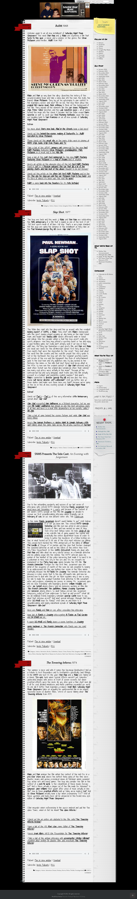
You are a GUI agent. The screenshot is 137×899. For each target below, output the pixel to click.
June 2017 (102, 179)
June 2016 (102, 200)
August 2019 (102, 133)
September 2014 (104, 237)
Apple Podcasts (43, 200)
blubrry (101, 53)
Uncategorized (79, 654)
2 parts (56, 509)
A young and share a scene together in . (55, 622)
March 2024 (102, 82)
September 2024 (104, 76)
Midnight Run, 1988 (105, 255)
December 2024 (104, 73)
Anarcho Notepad (68, 896)
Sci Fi (100, 332)
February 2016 (103, 207)
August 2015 (102, 217)
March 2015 (102, 226)
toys (100, 345)
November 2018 (104, 149)
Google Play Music (104, 50)
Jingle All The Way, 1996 (106, 256)
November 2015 (103, 212)
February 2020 (103, 122)
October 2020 (103, 108)
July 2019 (101, 135)
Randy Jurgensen (46, 521)
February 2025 (103, 71)
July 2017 (101, 177)
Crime (60, 206)
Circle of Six (84, 531)
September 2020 (104, 110)
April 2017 (102, 182)
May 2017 (101, 180)
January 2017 (103, 187)
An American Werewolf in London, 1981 (104, 447)
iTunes (101, 48)
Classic (56, 206)
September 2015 (104, 216)
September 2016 (104, 194)
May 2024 (102, 80)
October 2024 (103, 75)
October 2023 (103, 87)
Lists (100, 317)
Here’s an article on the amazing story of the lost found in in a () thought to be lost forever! (58, 166)
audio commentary (105, 283)
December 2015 (103, 210)
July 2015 (101, 219)
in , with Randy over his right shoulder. (56, 628)
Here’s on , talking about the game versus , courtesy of (59, 424)
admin (101, 363)
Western (101, 348)
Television (71, 654)
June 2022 (102, 103)
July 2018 (101, 156)
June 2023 (102, 90)
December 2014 (103, 232)
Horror (64, 870)
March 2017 (102, 184)
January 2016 (103, 209)
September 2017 (104, 173)
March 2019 (102, 142)
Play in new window (43, 196)
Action (51, 206)
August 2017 (102, 175)
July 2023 (101, 89)
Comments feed (104, 389)
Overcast (101, 55)
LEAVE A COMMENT (85, 206)
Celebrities (54, 651)
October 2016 (103, 193)
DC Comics (102, 297)
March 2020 (102, 120)
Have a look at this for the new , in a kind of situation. (57, 158)
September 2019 (104, 131)
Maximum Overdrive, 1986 (105, 263)
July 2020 (102, 113)
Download (56, 196)
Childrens (102, 288)
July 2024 (101, 78)
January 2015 (103, 230)
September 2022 (104, 99)
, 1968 (61, 25)
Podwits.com (78, 516)
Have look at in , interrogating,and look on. (57, 616)
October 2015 (103, 214)
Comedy (70, 447)
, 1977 (61, 212)
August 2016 (102, 196)
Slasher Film (103, 338)
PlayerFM (101, 57)
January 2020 (103, 124)
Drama (69, 651)
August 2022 (103, 101)
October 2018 (103, 150)
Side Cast (65, 654)
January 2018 (103, 166)
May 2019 (102, 138)
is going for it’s (53, 183)
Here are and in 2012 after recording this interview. (55, 610)
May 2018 (102, 159)
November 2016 (104, 191)
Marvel (101, 320)
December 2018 (104, 147)
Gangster (65, 206)
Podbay (101, 59)
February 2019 (103, 143)
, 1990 (104, 361)
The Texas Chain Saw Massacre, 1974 (105, 259)
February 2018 (103, 165)
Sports (75, 447)
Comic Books (103, 294)
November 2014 (103, 233)
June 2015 (102, 221)
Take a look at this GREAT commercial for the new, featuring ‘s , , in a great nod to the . (57, 150)
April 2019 (102, 140)
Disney (101, 299)
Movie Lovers (103, 322)
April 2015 (102, 225)
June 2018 (102, 157)
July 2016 (101, 198)
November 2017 (103, 170)
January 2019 (103, 145)
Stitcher (101, 52)
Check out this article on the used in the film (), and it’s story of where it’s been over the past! (59, 176)
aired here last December (38, 509)
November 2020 (104, 106)
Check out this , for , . (55, 135)
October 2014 (103, 235)
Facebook (102, 44)
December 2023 (104, 85)
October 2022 (103, 98)
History (83, 651)
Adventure (43, 651)
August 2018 (102, 154)
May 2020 (102, 117)
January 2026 (103, 69)
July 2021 (101, 105)
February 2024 (103, 83)
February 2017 (103, 186)
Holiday (101, 311)
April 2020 (102, 119)
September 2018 (104, 152)
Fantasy (59, 870)
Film (73, 651)
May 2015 (101, 223)
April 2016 (102, 203)
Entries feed (102, 387)
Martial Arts (102, 318)
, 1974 (61, 662)
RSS (53, 200)
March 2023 (102, 94)
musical (101, 324)
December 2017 (103, 168)
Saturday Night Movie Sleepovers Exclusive (49, 654)
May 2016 (102, 202)
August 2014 (102, 239)
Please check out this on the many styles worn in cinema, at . (58, 142)
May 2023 (102, 92)
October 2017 (103, 172)
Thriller (75, 206)
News (30, 654)
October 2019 (103, 129)
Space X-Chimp (80, 896)
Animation (102, 281)
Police (70, 206)
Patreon (101, 43)
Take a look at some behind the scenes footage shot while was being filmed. (58, 417)
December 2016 (104, 189)
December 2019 (104, 126)
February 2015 (103, 228)
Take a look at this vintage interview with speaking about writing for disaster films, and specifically (58, 839)
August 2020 (103, 112)
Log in (101, 386)
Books (49, 651)
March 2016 (102, 205)
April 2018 (102, 161)
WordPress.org (103, 391)
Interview (88, 651)
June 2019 (102, 136)
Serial (100, 334)
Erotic (100, 302)
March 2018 (102, 163)
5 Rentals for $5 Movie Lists (106, 275)
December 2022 (104, 96)
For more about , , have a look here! (57, 129)
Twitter (101, 46)
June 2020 (102, 115)
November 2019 (104, 128)
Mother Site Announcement (104, 252)
